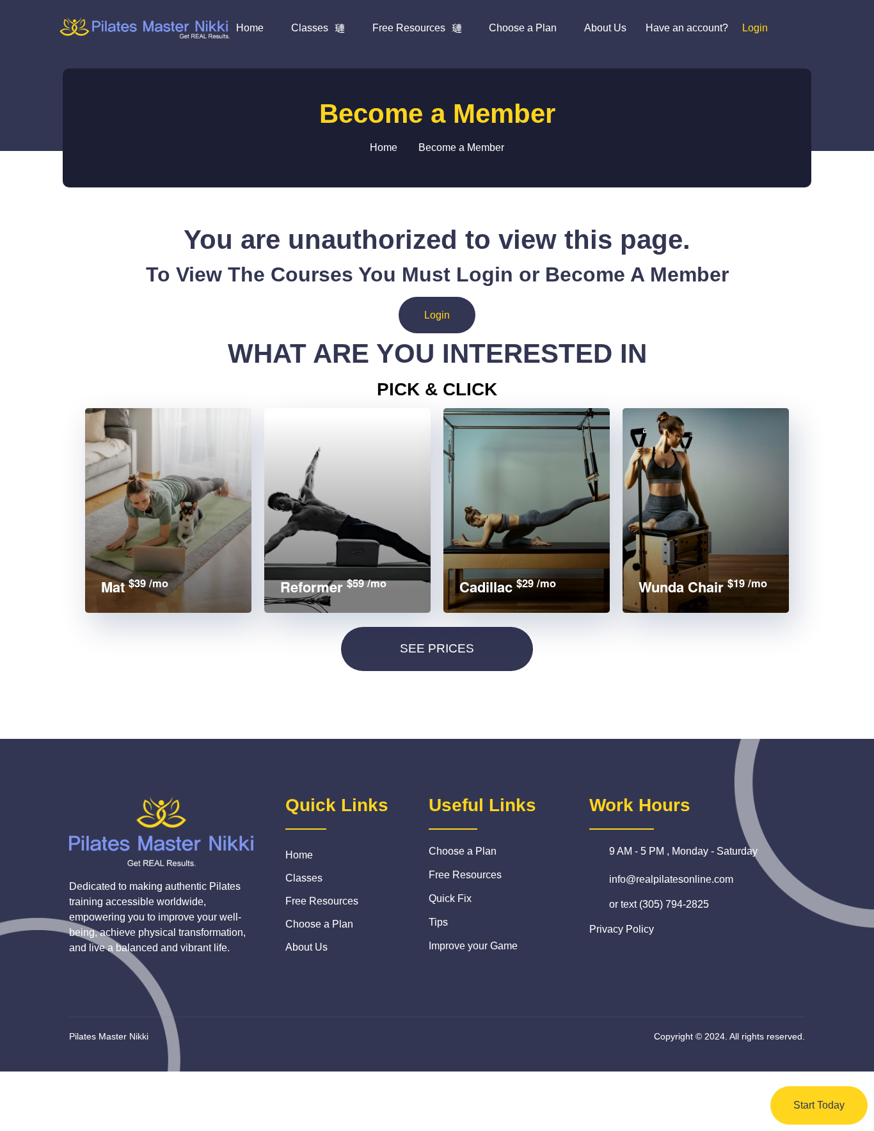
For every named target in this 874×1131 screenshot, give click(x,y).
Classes (309, 27)
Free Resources (408, 27)
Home (250, 27)
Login (437, 315)
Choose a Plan (523, 27)
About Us (605, 27)
